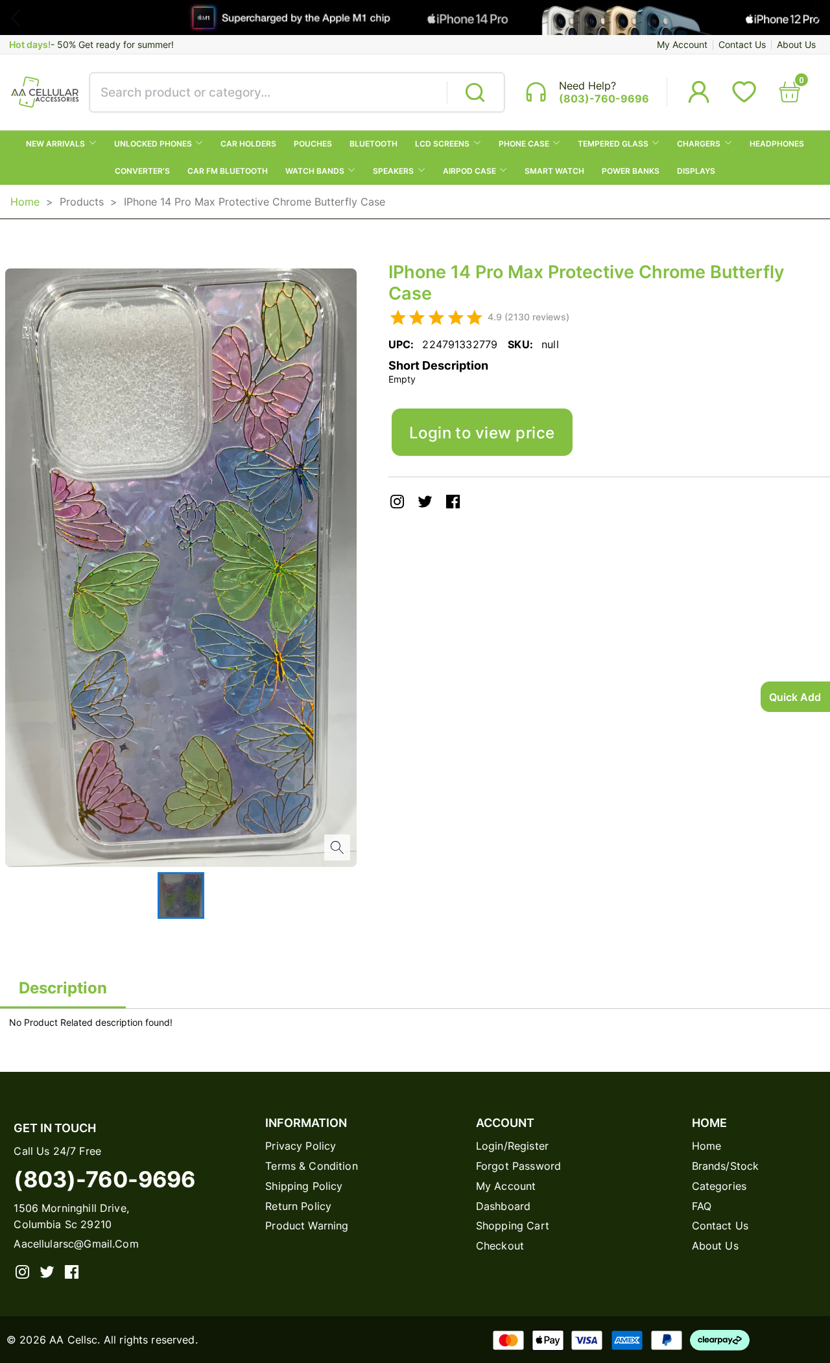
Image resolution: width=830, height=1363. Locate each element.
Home (25, 201)
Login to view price (482, 432)
